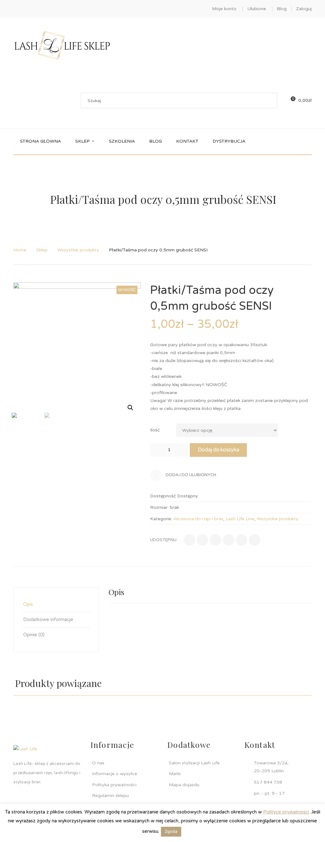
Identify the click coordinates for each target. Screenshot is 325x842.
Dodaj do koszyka (218, 449)
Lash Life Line (240, 518)
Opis (28, 604)
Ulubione (256, 8)
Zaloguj (304, 8)
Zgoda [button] (171, 831)
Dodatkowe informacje (48, 619)
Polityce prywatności (286, 812)
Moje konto (224, 8)
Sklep (42, 250)
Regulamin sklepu (110, 795)
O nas (98, 763)
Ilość (155, 430)
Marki (175, 773)
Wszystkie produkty (78, 250)
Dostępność (163, 496)
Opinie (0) (33, 635)
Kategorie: (161, 518)
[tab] (56, 604)
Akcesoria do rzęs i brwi (198, 518)
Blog (282, 8)
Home (19, 250)
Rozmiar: (159, 507)
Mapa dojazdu (184, 784)
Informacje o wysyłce (114, 773)
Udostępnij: (163, 539)
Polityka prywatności (114, 784)
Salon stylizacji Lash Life (194, 763)
